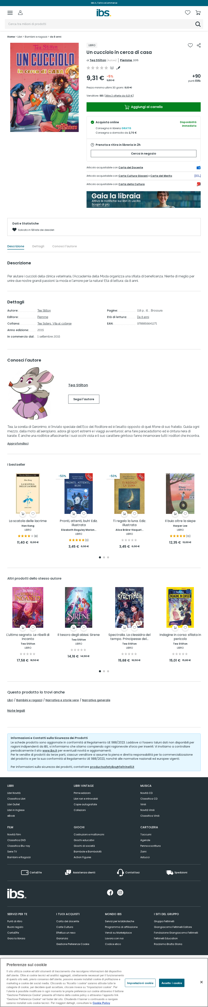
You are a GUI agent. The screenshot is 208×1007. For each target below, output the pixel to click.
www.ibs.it (49, 751)
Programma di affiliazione (121, 927)
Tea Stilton (98, 60)
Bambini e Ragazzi (19, 857)
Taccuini (145, 834)
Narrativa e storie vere (62, 700)
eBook (11, 815)
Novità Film (14, 834)
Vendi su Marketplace (118, 932)
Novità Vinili (147, 810)
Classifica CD (148, 798)
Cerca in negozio (143, 153)
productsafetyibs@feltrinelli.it (112, 767)
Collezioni (80, 810)
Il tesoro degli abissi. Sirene (78, 635)
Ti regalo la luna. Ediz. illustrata (129, 523)
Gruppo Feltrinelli (164, 921)
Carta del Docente (130, 167)
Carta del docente (67, 921)
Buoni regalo (15, 927)
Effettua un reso (65, 932)
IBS (102, 95)
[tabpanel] (27, 509)
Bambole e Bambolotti (88, 851)
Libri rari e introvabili (86, 798)
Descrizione (15, 246)
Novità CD (146, 793)
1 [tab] (100, 557)
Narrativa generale (96, 700)
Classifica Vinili (149, 815)
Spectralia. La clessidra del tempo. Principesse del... (129, 637)
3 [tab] (108, 557)
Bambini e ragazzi (29, 700)
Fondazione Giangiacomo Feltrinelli (176, 932)
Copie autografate (85, 804)
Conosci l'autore (64, 246)
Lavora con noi (114, 938)
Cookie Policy (101, 1003)
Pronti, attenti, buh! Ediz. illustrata (79, 523)
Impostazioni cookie (140, 983)
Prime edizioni (82, 793)
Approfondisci (17, 443)
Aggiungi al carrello (146, 107)
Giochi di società (84, 846)
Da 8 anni (143, 317)
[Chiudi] (201, 982)
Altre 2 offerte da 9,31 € (119, 95)
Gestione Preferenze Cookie (72, 944)
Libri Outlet (13, 804)
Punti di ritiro (14, 921)
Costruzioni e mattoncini (89, 834)
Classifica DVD (16, 840)
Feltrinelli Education (166, 938)
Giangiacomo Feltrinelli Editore (173, 927)
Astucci (145, 857)
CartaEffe (13, 932)
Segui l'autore (83, 399)
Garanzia (62, 938)
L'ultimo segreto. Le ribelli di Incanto (27, 637)
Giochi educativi (84, 840)
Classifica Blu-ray (18, 846)
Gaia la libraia (16, 938)
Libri (10, 700)
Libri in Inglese (15, 810)
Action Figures (82, 857)
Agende (145, 840)
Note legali (16, 710)
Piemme (126, 60)
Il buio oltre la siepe (180, 521)
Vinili (143, 804)
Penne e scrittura (150, 846)
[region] (104, 982)
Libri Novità (14, 793)
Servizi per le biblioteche (119, 921)
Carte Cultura (64, 927)
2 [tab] (104, 557)
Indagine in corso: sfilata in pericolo (180, 637)
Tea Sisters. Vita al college (54, 323)
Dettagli (38, 246)
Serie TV (12, 851)
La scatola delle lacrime (28, 521)
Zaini (143, 851)
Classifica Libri (16, 798)
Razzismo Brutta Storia (168, 944)
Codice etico (113, 944)
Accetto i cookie (171, 983)
